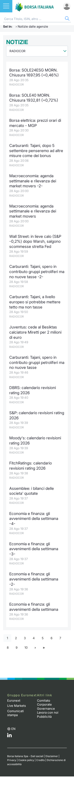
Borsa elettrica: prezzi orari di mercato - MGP (35, 123)
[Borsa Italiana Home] (34, 6)
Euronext (13, 700)
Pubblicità (44, 717)
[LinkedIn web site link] (9, 736)
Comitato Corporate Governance (46, 705)
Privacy (11, 760)
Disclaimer (51, 756)
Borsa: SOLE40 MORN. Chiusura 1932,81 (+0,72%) (33, 98)
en (13, 729)
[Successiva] (35, 648)
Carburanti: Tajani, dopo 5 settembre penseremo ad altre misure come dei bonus (36, 150)
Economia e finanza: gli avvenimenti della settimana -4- (33, 518)
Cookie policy (26, 760)
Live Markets (16, 706)
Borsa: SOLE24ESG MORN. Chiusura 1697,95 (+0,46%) (34, 73)
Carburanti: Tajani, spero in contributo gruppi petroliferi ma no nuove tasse (36, 362)
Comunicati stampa (15, 713)
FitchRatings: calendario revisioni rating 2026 (30, 466)
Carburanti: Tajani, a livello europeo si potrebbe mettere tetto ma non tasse (34, 301)
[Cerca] (67, 19)
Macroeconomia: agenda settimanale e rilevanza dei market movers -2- (32, 181)
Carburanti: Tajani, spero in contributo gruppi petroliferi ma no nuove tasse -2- (36, 271)
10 (26, 648)
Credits (40, 760)
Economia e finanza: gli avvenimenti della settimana (33, 607)
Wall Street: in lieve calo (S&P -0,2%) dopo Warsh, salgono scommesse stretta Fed (35, 241)
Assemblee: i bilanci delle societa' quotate (31, 491)
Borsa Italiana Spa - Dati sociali (25, 756)
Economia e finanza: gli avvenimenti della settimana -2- (33, 579)
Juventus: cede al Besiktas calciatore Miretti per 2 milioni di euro (35, 332)
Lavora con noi (47, 712)
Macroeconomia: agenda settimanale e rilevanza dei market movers (32, 211)
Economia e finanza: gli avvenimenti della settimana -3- (33, 549)
